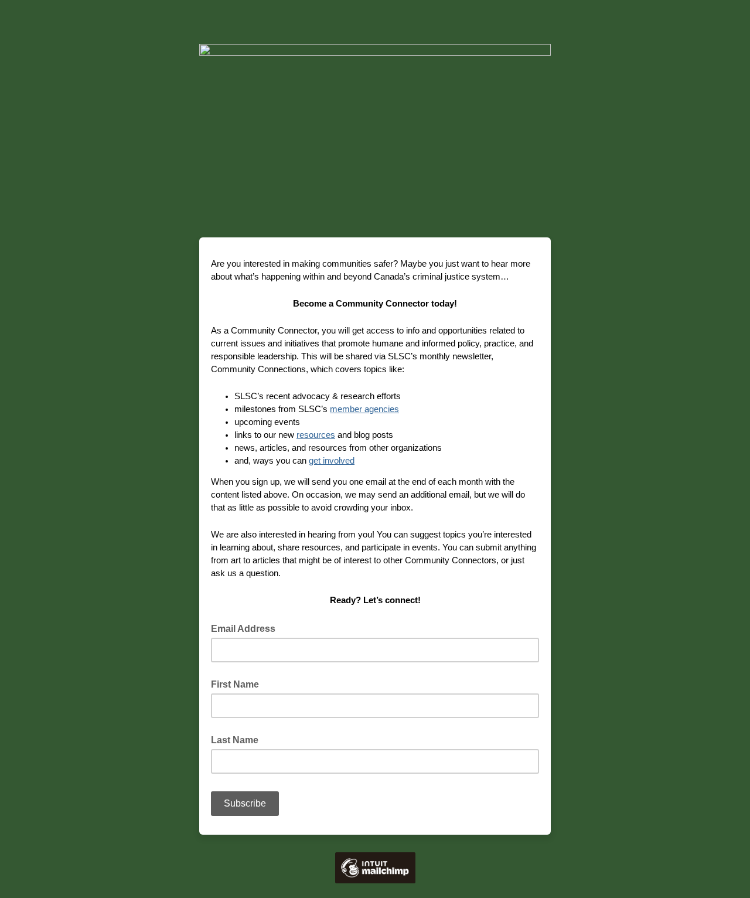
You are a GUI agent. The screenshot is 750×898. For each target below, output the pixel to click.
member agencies (364, 409)
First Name (235, 684)
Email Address (246, 627)
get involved (331, 460)
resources (315, 435)
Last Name (234, 740)
